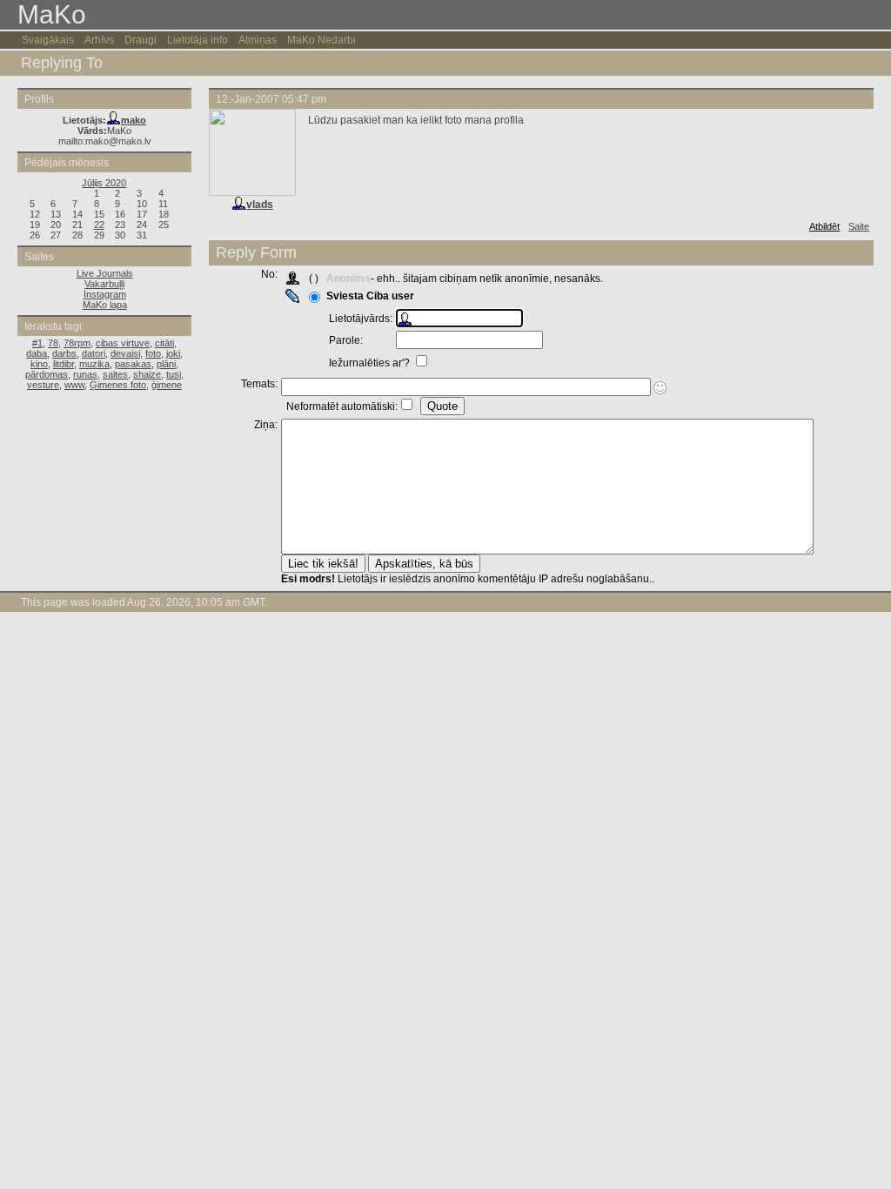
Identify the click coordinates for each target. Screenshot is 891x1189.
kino (39, 364)
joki (173, 353)
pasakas (133, 364)
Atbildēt (824, 226)
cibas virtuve (123, 343)
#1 (37, 343)
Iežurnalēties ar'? (370, 363)
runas (85, 374)
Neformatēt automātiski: (342, 406)
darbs (64, 353)
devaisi (125, 353)
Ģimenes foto (118, 385)
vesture (43, 385)
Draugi (140, 40)
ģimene (166, 385)
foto (153, 353)
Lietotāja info (197, 40)
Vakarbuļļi (104, 284)
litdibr (63, 364)
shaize (147, 374)
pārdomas (46, 374)
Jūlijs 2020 (104, 183)
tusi (173, 374)
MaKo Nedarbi (321, 40)
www (74, 385)
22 (99, 224)
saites (115, 374)
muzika (94, 364)
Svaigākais (48, 40)
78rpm (77, 343)
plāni (166, 364)
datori (93, 353)
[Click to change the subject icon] (660, 387)
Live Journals (105, 273)
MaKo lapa (105, 304)
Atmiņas (257, 40)
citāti (164, 343)
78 (53, 343)
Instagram (105, 294)
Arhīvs (99, 40)
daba (36, 353)
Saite (858, 226)
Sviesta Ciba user (370, 296)
